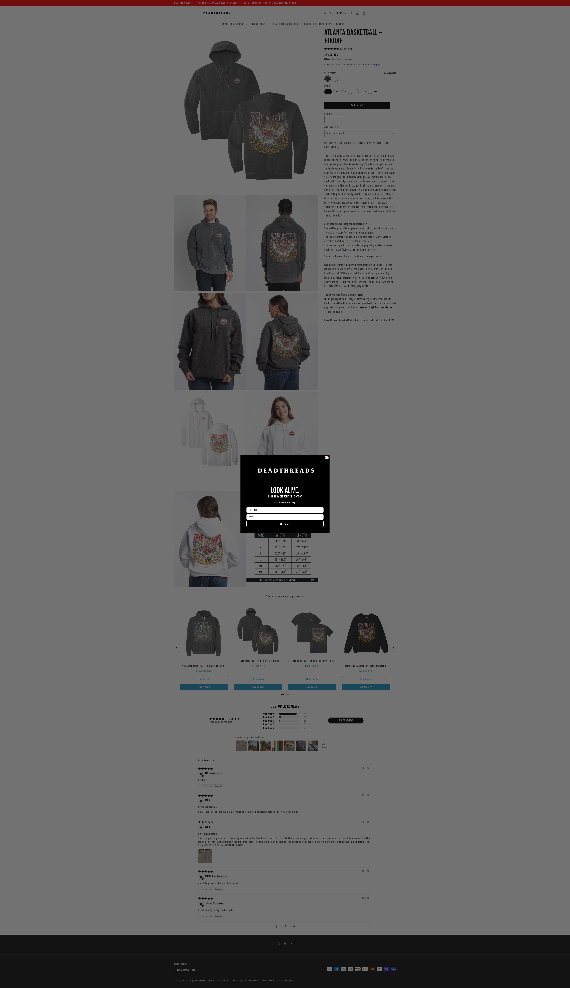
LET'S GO (285, 523)
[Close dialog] (326, 457)
